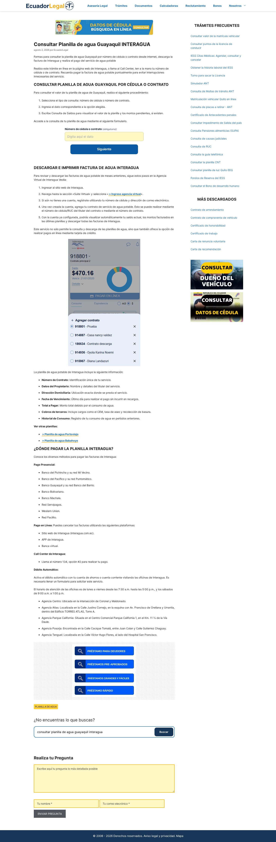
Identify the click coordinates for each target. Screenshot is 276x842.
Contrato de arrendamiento (207, 209)
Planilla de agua (46, 706)
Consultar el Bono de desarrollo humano (215, 185)
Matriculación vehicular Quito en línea (213, 99)
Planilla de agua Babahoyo (61, 440)
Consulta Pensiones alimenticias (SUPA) (215, 130)
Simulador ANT (200, 83)
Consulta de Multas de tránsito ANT (212, 91)
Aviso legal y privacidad (159, 836)
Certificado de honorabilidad (208, 225)
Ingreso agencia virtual (126, 194)
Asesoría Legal (97, 6)
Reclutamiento (196, 6)
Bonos (217, 6)
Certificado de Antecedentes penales (213, 114)
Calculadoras (169, 6)
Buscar (163, 731)
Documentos (143, 6)
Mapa (179, 836)
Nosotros (235, 6)
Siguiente (104, 149)
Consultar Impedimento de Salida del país (216, 122)
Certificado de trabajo (204, 233)
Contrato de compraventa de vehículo (214, 217)
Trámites (121, 6)
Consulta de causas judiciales (209, 138)
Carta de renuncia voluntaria (208, 241)
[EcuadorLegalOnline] (50, 5)
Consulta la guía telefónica (207, 154)
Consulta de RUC (201, 146)
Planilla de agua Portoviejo (61, 434)
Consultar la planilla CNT (206, 162)
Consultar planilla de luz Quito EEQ (212, 170)
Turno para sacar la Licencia (208, 75)
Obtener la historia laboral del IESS (212, 67)
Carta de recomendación (206, 249)
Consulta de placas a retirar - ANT (211, 107)
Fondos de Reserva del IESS (208, 178)
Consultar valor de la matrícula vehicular (215, 36)
